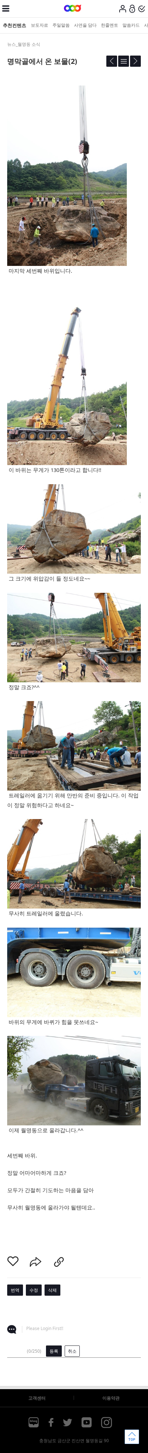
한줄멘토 (109, 25)
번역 (15, 1290)
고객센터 (37, 1398)
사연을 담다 (85, 25)
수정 (33, 1290)
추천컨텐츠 (14, 25)
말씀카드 (131, 25)
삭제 (52, 1290)
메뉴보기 (5, 8)
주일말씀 (61, 25)
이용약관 (111, 1398)
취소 (72, 1351)
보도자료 (39, 25)
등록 (54, 1351)
